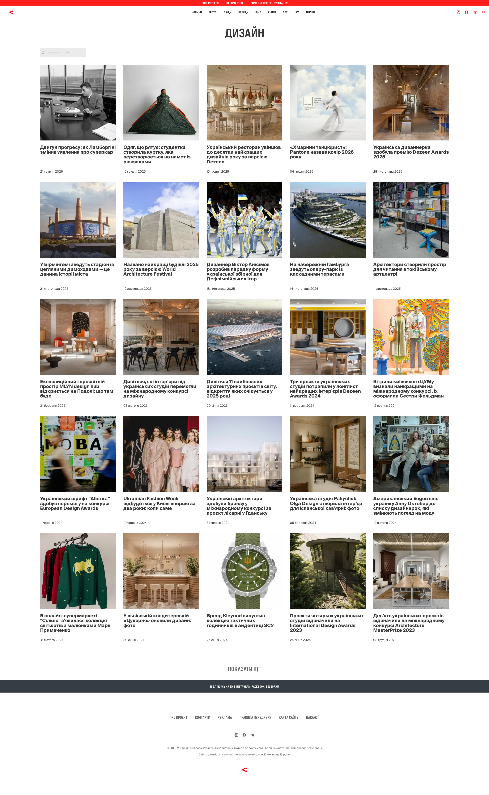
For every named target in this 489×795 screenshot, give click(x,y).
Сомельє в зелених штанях (269, 3)
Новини (197, 12)
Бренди (243, 12)
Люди (227, 12)
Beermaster (234, 3)
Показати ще (244, 669)
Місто (213, 12)
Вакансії (312, 717)
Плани (310, 12)
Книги (272, 12)
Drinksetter (210, 3)
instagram (243, 686)
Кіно (258, 12)
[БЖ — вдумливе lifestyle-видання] (28, 12)
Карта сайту (289, 717)
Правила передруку (255, 717)
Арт (285, 12)
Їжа (297, 12)
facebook (258, 686)
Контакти (202, 717)
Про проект (178, 717)
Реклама (225, 717)
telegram (272, 686)
